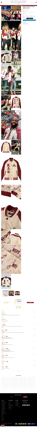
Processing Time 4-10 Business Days (18, 5)
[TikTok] (27, 405)
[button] (1, 293)
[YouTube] (29, 405)
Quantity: (24, 17)
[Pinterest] (26, 405)
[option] (5, 293)
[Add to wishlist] (34, 18)
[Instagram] (24, 405)
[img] (3, 329)
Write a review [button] (30, 302)
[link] (5, 388)
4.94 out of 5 (8, 302)
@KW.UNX (5, 424)
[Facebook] (22, 405)
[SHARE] (35, 18)
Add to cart (30, 18)
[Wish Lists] (34, 2)
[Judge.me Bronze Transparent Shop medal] (20, 307)
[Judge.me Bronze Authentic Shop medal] (17, 307)
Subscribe (25, 396)
